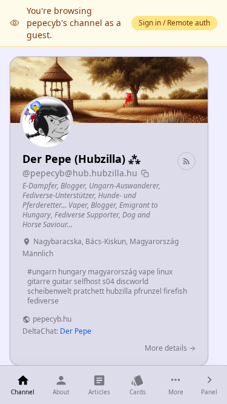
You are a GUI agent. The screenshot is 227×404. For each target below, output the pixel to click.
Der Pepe (75, 331)
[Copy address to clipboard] (145, 173)
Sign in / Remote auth (174, 23)
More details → (170, 348)
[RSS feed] (186, 161)
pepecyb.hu (52, 319)
